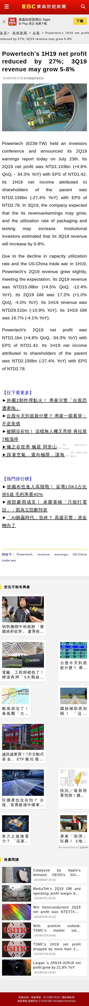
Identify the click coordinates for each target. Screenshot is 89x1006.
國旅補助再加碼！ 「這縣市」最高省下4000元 (73, 711)
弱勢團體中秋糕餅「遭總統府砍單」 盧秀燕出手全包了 (23, 629)
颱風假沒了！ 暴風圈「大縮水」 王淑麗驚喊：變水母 (15, 711)
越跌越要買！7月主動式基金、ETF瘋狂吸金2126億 (23, 757)
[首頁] (44, 6)
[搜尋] (82, 10)
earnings (61, 554)
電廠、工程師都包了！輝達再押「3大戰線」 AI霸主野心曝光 (23, 675)
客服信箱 (24, 997)
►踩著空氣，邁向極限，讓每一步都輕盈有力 (36, 455)
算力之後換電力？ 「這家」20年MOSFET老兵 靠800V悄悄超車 (15, 839)
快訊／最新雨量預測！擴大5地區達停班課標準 (73, 793)
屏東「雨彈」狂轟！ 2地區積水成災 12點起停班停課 (73, 839)
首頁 (3, 33)
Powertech (24, 554)
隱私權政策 (68, 997)
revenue (43, 554)
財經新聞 (20, 33)
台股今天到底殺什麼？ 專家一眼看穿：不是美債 (73, 665)
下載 (80, 21)
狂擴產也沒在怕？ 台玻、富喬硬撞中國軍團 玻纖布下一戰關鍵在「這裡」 (23, 803)
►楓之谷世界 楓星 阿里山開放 (32, 447)
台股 (36, 33)
